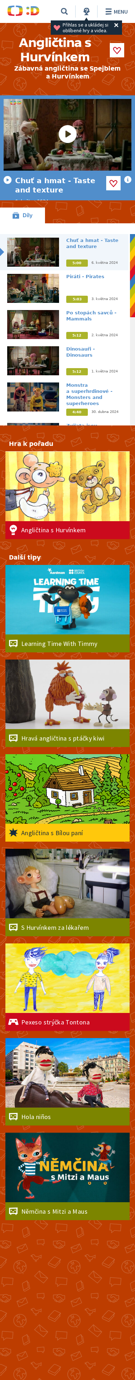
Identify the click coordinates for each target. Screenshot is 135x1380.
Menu (121, 11)
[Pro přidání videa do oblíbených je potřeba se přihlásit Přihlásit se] (113, 183)
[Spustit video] (67, 135)
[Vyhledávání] (64, 11)
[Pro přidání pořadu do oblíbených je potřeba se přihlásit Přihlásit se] (117, 50)
